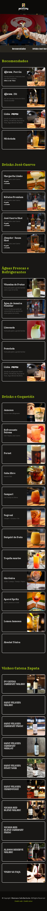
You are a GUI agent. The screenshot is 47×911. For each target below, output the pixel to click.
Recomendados (19, 49)
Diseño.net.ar (28, 901)
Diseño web (19, 901)
